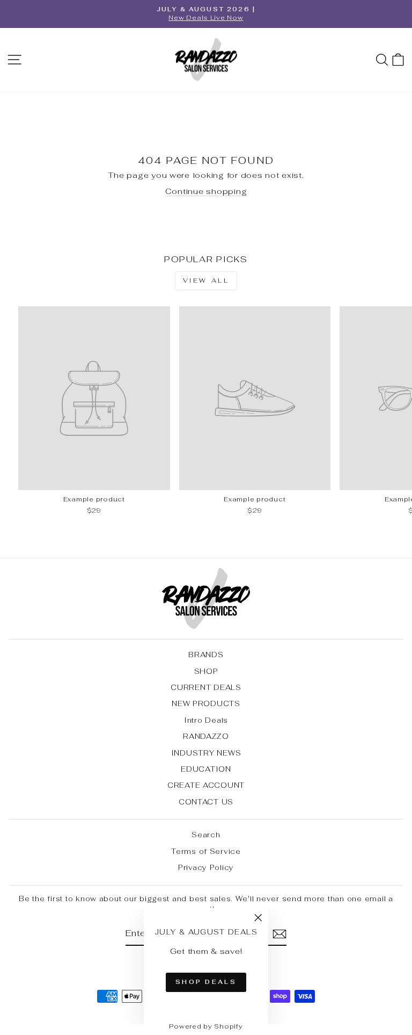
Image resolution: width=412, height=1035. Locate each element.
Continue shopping (206, 191)
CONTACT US (206, 802)
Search (206, 834)
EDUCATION (206, 769)
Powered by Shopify (205, 1026)
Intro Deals (206, 720)
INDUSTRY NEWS (206, 753)
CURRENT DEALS (206, 687)
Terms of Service (206, 851)
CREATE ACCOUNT (206, 785)
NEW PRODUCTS (206, 703)
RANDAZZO (206, 736)
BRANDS (205, 654)
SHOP (206, 671)
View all (206, 280)
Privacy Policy (206, 867)
